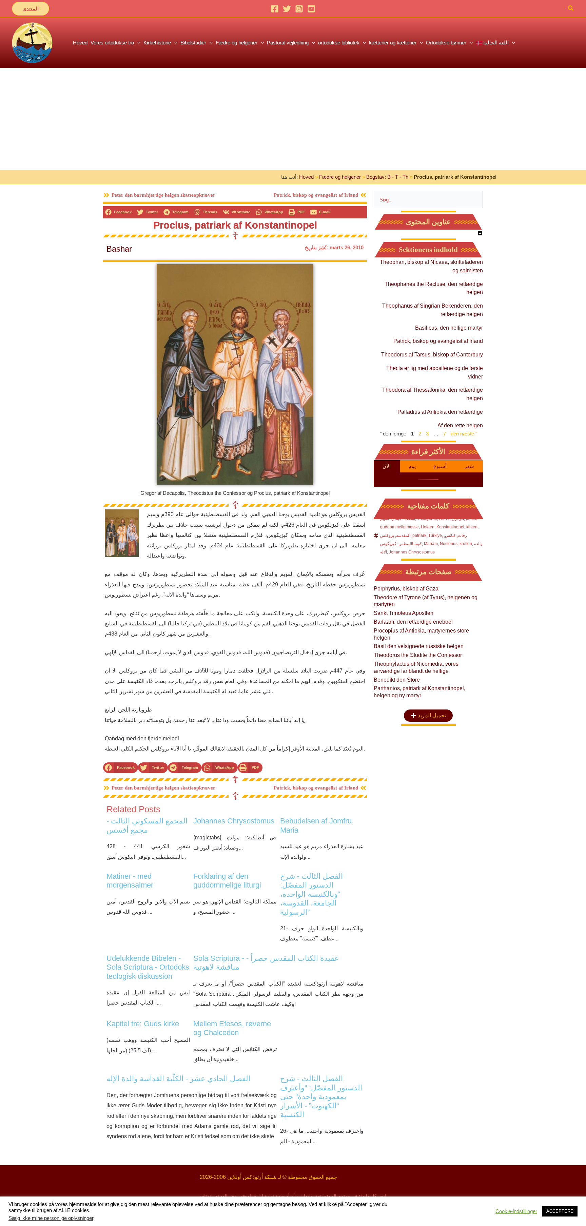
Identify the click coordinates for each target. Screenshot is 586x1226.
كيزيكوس (388, 543)
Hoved (306, 177)
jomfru (471, 518)
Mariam (431, 543)
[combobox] (428, 199)
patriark (419, 535)
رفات (462, 535)
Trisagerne (427, 518)
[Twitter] (287, 9)
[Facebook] (275, 9)
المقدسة (403, 535)
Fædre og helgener (340, 177)
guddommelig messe (399, 527)
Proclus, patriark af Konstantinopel (235, 225)
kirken (471, 527)
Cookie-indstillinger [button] (516, 1211)
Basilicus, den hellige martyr (449, 328)
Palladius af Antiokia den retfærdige (440, 412)
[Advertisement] (293, 119)
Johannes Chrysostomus (412, 552)
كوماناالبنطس (410, 543)
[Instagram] (299, 9)
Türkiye (435, 535)
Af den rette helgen (460, 425)
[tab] (387, 466)
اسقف (410, 518)
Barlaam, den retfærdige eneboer (413, 622)
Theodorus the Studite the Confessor (418, 655)
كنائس (450, 535)
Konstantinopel (450, 527)
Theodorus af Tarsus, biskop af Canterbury (432, 354)
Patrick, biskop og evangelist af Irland (438, 341)
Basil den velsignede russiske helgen (419, 646)
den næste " (464, 433)
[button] (30, 9)
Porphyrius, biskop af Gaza (406, 588)
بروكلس (387, 535)
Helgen (427, 527)
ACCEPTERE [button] (559, 1211)
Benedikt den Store (397, 680)
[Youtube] (311, 9)
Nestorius (448, 543)
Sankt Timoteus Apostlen (403, 613)
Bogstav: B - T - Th (387, 177)
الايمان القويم (391, 518)
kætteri (466, 543)
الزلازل (458, 518)
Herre (444, 518)
